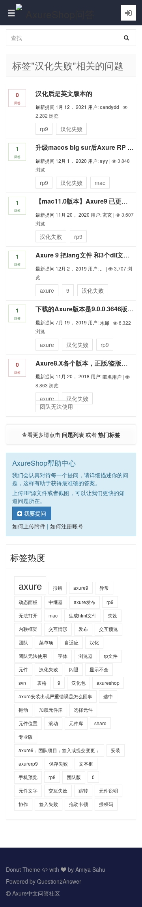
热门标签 (109, 434)
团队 (23, 642)
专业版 (26, 736)
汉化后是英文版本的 (64, 93)
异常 (104, 587)
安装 (115, 750)
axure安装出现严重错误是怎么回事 (55, 696)
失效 (112, 615)
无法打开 (28, 615)
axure (47, 290)
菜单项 (46, 642)
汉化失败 (71, 129)
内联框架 (28, 628)
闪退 (73, 669)
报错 (57, 587)
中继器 (56, 601)
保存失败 (58, 763)
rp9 (44, 129)
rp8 (52, 777)
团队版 (74, 777)
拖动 (23, 709)
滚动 (53, 723)
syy (104, 160)
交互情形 (58, 628)
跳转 (83, 790)
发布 (83, 628)
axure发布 (84, 601)
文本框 (86, 763)
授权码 (106, 803)
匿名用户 (112, 376)
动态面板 (28, 601)
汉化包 (78, 682)
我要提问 (35, 513)
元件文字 (28, 790)
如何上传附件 (28, 526)
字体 (62, 655)
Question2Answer (59, 881)
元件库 (76, 723)
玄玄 (107, 214)
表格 (42, 682)
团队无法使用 (56, 406)
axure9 (80, 587)
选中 (108, 696)
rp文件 (111, 655)
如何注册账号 (66, 526)
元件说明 (108, 790)
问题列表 (73, 434)
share (100, 723)
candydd (109, 107)
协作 (23, 803)
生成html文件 (83, 615)
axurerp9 (28, 763)
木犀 (104, 322)
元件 (23, 669)
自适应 (71, 642)
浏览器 (85, 655)
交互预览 (108, 628)
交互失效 (58, 790)
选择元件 (83, 709)
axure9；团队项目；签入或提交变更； (59, 750)
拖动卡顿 (78, 803)
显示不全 (99, 669)
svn (22, 682)
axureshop (108, 682)
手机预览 (28, 777)
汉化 (94, 642)
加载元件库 (51, 709)
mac (100, 183)
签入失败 (48, 803)
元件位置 (28, 723)
